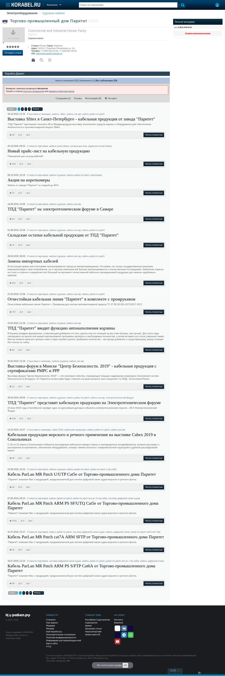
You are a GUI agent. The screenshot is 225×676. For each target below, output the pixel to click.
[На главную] (23, 5)
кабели (55, 114)
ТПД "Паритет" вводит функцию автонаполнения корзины (61, 328)
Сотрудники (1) (63, 98)
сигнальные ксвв (78, 146)
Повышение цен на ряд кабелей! (25, 156)
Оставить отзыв (13, 52)
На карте (112, 98)
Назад (10, 109)
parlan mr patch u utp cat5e (103, 469)
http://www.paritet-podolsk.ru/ (49, 53)
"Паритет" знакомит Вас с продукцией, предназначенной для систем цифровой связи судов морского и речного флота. (72, 479)
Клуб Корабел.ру (54, 631)
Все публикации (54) (106, 80)
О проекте (51, 620)
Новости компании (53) (66, 80)
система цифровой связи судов (124, 498)
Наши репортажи (93, 631)
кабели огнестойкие (59, 146)
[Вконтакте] (124, 628)
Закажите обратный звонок (61, 91)
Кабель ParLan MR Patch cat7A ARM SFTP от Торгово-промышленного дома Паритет (86, 537)
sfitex (62, 114)
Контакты (118, 620)
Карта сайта (52, 643)
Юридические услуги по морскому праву (17, 636)
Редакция (50, 626)
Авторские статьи (93, 629)
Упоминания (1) (86, 80)
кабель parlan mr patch (93, 114)
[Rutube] (130, 628)
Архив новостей (92, 634)
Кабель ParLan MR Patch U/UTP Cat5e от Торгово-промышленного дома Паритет (82, 474)
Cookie (118, 665)
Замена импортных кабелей (33, 261)
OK (125, 665)
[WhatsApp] (130, 634)
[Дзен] (117, 628)
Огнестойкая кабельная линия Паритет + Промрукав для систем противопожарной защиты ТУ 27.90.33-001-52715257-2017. (75, 304)
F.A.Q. (48, 646)
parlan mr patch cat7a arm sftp (145, 532)
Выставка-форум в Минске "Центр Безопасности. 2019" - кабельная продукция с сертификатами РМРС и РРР (82, 368)
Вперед (36, 109)
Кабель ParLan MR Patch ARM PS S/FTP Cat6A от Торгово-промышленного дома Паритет (81, 568)
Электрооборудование (22, 13)
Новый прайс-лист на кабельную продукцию (49, 151)
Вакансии (118, 623)
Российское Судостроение (97, 620)
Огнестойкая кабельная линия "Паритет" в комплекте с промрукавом (71, 299)
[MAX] (117, 634)
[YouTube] (117, 641)
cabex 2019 (57, 429)
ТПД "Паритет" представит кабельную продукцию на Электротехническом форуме (84, 402)
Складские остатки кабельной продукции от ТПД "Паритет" (63, 235)
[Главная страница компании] (33, 60)
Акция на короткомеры (29, 180)
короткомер (96, 175)
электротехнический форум (120, 397)
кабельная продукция (75, 429)
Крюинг (88, 626)
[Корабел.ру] (18, 615)
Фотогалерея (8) (93, 98)
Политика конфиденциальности (61, 637)
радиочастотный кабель (100, 146)
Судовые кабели (53, 13)
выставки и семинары (40, 114)
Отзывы (78, 98)
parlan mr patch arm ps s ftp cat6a (122, 561)
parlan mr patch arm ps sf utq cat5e (90, 498)
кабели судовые (57, 175)
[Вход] (217, 5)
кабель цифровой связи (118, 532)
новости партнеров (38, 146)
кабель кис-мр (74, 114)
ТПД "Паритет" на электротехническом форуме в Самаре (60, 209)
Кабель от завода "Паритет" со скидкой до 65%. (33, 185)
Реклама (50, 629)
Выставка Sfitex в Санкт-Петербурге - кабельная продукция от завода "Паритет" (81, 119)
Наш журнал (52, 623)
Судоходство (91, 623)
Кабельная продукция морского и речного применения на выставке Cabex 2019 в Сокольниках (82, 437)
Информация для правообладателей (63, 640)
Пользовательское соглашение (60, 634)
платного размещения (33, 91)
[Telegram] (124, 634)
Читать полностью (153, 135)
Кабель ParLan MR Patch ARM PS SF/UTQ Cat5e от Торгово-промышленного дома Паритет (83, 505)
